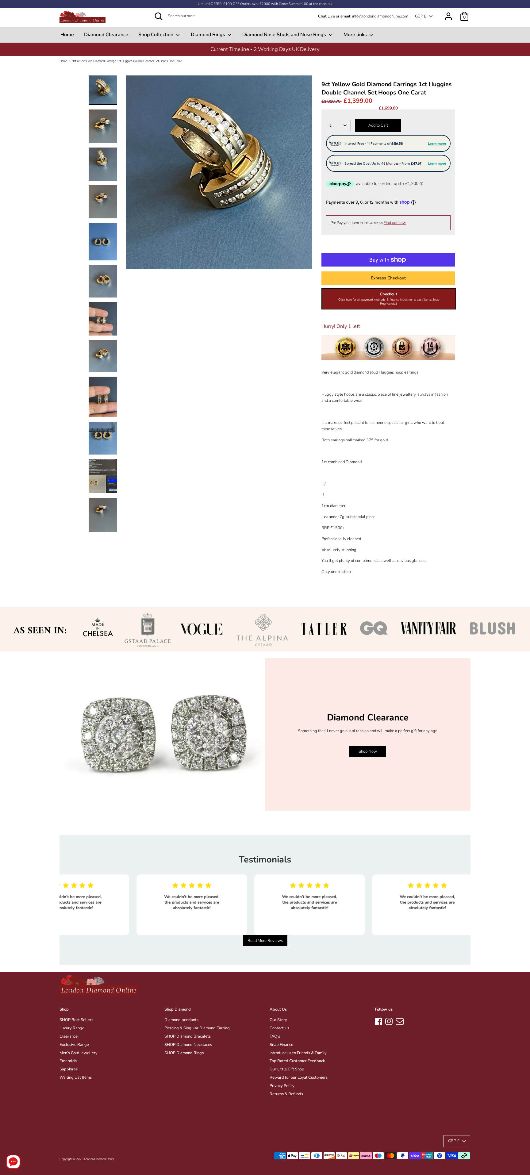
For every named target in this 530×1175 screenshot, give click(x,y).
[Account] (448, 13)
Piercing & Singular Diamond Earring (197, 1028)
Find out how (395, 222)
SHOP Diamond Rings (184, 1053)
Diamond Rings (208, 34)
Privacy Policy (282, 1086)
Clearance (69, 1036)
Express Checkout (388, 278)
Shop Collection (156, 34)
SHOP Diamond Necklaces (188, 1044)
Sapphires (69, 1069)
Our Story (278, 1020)
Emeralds (68, 1061)
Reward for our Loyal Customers (299, 1077)
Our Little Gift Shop (287, 1069)
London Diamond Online (99, 1159)
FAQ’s (275, 1036)
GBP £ (420, 16)
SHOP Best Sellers (76, 1020)
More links (356, 34)
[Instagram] (389, 1020)
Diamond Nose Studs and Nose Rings (284, 34)
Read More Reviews (265, 940)
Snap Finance (281, 1044)
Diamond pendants (181, 1020)
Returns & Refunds (286, 1094)
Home (67, 34)
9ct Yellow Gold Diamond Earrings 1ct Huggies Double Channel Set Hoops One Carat (127, 61)
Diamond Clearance (106, 34)
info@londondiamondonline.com (380, 16)
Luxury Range (72, 1028)
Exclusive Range (74, 1044)
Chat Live (326, 16)
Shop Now (368, 751)
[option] (265, 49)
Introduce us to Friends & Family (298, 1053)
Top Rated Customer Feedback (297, 1061)
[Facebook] (378, 1020)
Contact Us (279, 1028)
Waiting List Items (76, 1077)
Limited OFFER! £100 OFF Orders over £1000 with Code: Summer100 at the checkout (265, 4)
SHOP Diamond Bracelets (187, 1036)
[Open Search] (158, 16)
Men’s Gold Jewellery (79, 1053)
